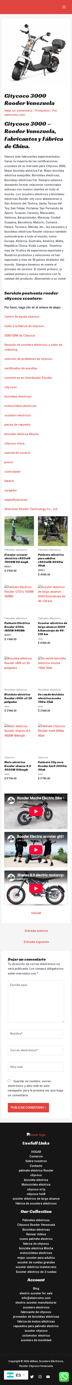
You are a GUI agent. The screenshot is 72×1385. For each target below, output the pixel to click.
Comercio (36, 1156)
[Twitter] (32, 1377)
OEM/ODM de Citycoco (19, 335)
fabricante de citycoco (36, 1312)
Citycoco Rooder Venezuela (36, 1225)
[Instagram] (40, 1377)
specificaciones (16, 500)
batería (9, 481)
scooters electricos (17, 415)
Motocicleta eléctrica (36, 1184)
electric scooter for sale (36, 1293)
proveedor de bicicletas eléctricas (36, 1316)
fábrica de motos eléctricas (36, 1321)
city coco (10, 387)
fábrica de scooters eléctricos (36, 1203)
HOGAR (36, 913)
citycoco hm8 (36, 1194)
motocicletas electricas (20, 406)
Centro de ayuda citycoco (21, 316)
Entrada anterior (36, 931)
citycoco (36, 1175)
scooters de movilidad (36, 1340)
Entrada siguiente (36, 942)
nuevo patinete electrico (36, 1239)
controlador (12, 471)
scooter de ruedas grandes (36, 1262)
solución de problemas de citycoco (28, 359)
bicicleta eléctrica (36, 1180)
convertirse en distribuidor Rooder (28, 378)
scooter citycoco (36, 1331)
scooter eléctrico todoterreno (36, 1267)
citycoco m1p (36, 1189)
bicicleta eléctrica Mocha (21, 434)
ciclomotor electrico (36, 1335)
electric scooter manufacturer (36, 1302)
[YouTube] (48, 1377)
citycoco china (14, 443)
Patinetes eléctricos (36, 1220)
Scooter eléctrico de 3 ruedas (36, 1272)
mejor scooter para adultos (36, 1258)
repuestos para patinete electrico (36, 1326)
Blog (36, 1288)
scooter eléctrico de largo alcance (36, 1198)
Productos (42, 110)
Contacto (36, 1166)
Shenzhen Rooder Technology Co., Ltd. (31, 509)
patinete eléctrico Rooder (36, 1170)
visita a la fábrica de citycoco (24, 326)
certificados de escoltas (20, 368)
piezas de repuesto (17, 424)
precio (8, 462)
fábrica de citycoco (36, 1243)
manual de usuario (17, 453)
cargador (10, 490)
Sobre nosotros (36, 1161)
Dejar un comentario (18, 110)
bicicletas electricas (18, 396)
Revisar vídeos (36, 1234)
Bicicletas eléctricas (36, 1229)
